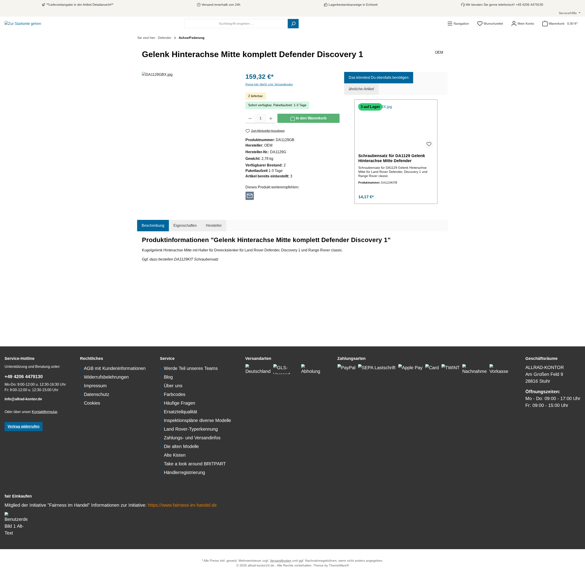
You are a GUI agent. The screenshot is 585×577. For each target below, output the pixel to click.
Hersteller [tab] (214, 225)
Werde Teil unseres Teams (191, 368)
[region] (189, 121)
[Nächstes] (438, 152)
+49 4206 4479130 (24, 376)
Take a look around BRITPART (195, 463)
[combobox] (236, 23)
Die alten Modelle (181, 446)
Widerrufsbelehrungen (106, 376)
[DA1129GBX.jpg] (189, 121)
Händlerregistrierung (184, 472)
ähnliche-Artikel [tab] (361, 89)
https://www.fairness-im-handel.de (182, 505)
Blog (168, 376)
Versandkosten (280, 560)
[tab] (153, 225)
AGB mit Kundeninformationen (115, 368)
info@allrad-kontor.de (23, 399)
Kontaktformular (44, 412)
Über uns (173, 385)
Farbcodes (174, 394)
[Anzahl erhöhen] (271, 119)
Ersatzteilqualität (180, 411)
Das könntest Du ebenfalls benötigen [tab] (379, 77)
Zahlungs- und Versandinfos (192, 437)
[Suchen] (293, 23)
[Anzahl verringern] (250, 119)
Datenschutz (96, 394)
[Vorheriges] (354, 152)
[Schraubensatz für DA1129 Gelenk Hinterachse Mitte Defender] (395, 127)
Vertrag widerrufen (24, 426)
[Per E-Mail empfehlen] (250, 195)
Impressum (95, 385)
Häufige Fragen (179, 403)
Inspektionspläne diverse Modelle (197, 420)
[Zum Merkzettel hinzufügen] (428, 144)
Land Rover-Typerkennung (191, 429)
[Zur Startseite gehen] (23, 23)
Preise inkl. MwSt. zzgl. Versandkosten (269, 84)
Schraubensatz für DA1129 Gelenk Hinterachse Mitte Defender (391, 158)
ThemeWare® (339, 565)
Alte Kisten (175, 455)
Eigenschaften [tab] (185, 225)
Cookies (92, 403)
